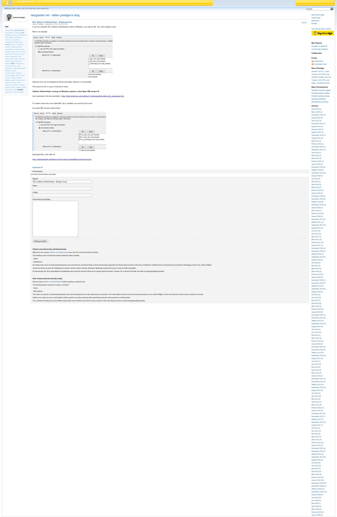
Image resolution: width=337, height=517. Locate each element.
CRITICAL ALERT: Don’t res (321, 77)
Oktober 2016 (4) (317, 254)
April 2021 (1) (316, 141)
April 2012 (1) (316, 402)
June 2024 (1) (316, 121)
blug (14, 35)
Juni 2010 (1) (316, 466)
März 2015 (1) (316, 306)
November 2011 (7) (318, 416)
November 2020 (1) (318, 147)
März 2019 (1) (316, 187)
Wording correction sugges (321, 90)
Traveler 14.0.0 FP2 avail (320, 74)
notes (13, 75)
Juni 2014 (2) (316, 332)
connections (9, 42)
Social (24, 87)
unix (6, 92)
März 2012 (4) (316, 405)
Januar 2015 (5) (317, 312)
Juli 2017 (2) (315, 231)
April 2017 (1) (316, 237)
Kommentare (36, 167)
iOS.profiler (9, 59)
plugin (7, 80)
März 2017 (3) (316, 240)
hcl (17, 51)
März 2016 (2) (316, 271)
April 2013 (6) (316, 370)
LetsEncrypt (14, 61)
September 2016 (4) (318, 257)
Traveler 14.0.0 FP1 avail (320, 80)
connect (8, 40)
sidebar (7, 87)
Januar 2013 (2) (317, 376)
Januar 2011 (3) (317, 445)
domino (8, 44)
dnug (20, 42)
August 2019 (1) (317, 176)
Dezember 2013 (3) (318, 347)
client (11, 37)
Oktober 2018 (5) (317, 202)
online (23, 75)
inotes (7, 56)
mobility (19, 73)
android (17, 32)
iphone (16, 59)
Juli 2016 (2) (315, 263)
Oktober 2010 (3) (317, 454)
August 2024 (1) (317, 118)
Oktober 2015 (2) (317, 286)
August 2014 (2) (317, 326)
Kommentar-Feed (320, 64)
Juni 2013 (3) (316, 364)
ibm (19, 54)
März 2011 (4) (316, 440)
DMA (16, 42)
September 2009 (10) (319, 492)
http (15, 54)
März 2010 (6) (316, 474)
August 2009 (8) (317, 495)
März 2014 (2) (316, 338)
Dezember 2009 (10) (318, 483)
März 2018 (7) (316, 211)
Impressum (315, 21)
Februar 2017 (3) (317, 242)
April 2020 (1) (316, 155)
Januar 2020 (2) (317, 164)
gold (22, 49)
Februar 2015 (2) (317, 309)
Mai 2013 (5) (316, 367)
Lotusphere (19, 63)
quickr (7, 82)
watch (15, 92)
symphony (9, 89)
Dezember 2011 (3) (318, 413)
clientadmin (18, 37)
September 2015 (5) (318, 289)
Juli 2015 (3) (315, 295)
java (20, 59)
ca (18, 35)
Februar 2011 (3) (317, 442)
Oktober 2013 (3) (317, 353)
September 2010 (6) (318, 457)
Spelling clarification (318, 99)
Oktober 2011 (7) (317, 419)
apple (22, 32)
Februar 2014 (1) (317, 341)
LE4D (7, 61)
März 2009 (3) (316, 509)
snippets (18, 87)
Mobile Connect (10, 70)
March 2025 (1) (316, 112)
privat (23, 80)
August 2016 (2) (317, 260)
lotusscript (9, 66)
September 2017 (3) (318, 225)
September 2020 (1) (318, 150)
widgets (21, 92)
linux (20, 61)
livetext (7, 63)
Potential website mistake (320, 93)
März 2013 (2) (316, 373)
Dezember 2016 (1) (318, 248)
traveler (20, 90)
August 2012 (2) (317, 390)
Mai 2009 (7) (316, 503)
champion (22, 35)
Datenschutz (315, 18)
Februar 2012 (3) (317, 408)
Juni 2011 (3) (316, 431)
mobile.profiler (10, 73)
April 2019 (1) (316, 184)
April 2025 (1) (316, 109)
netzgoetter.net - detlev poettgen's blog (55, 15)
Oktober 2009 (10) (317, 489)
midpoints (8, 68)
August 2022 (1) (317, 126)
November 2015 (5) (318, 283)
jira (24, 59)
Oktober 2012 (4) (317, 384)
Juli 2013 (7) (315, 361)
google (7, 51)
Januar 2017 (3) (317, 245)
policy (18, 80)
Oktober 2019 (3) (317, 170)
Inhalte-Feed (318, 61)
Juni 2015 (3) (316, 297)
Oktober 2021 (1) (317, 132)
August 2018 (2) (317, 208)
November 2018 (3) (318, 199)
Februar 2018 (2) (317, 213)
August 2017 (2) (317, 228)
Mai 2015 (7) (316, 300)
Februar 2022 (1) (317, 129)
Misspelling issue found (319, 102)
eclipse (7, 47)
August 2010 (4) (317, 460)
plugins (13, 80)
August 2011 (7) (317, 425)
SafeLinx (8, 85)
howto (7, 54)
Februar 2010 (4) (317, 477)
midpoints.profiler (19, 68)
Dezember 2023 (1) (318, 124)
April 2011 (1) (316, 437)
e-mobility (19, 44)
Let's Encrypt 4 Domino (319, 49)
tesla (15, 89)
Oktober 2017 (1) (317, 222)
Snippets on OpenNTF (319, 46)
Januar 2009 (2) (317, 515)
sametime (15, 85)
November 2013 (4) (318, 350)
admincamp (9, 30)
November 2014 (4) (318, 318)
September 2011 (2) (318, 422)
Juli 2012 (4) (315, 393)
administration (19, 30)
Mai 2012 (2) (316, 399)
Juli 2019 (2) (315, 179)
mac (14, 66)
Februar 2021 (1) (317, 144)
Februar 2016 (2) (317, 274)
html (12, 54)
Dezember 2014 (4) (318, 315)
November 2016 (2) (318, 251)
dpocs (13, 44)
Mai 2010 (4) (316, 469)
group (13, 51)
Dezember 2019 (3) (318, 167)
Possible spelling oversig (320, 96)
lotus (13, 63)
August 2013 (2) (317, 358)
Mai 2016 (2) (316, 266)
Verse (11, 92)
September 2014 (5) (318, 324)
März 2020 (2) (316, 158)
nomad (7, 75)
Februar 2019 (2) (317, 190)
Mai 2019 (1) (316, 182)
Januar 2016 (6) (317, 277)
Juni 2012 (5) (316, 396)
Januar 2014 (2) (317, 344)
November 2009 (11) (318, 486)
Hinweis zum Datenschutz (59, 252)
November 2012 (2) (318, 382)
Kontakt (314, 24)
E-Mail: (35, 192)
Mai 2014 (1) (316, 335)
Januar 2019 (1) (317, 193)
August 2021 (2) (317, 138)
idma (22, 54)
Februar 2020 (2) (317, 161)
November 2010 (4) (318, 451)
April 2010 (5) (316, 471)
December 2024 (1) (318, 115)
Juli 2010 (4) (315, 463)
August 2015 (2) (317, 292)
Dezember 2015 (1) (318, 280)
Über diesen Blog (317, 15)
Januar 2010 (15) (317, 480)
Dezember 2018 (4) (318, 196)
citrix (7, 37)
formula (17, 49)
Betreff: (35, 179)
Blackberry (9, 35)
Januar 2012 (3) (317, 411)
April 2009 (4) (316, 506)
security (22, 85)
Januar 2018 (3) (317, 216)
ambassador (9, 32)
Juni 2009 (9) (316, 500)
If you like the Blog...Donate (321, 29)
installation (14, 56)
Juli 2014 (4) (315, 329)
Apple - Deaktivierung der (320, 83)
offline (17, 75)
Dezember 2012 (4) (318, 379)
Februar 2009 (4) (317, 512)
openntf (8, 78)
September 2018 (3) (318, 205)
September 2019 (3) (318, 173)
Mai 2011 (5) (315, 434)
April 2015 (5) (316, 303)
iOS (20, 56)
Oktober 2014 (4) (317, 321)
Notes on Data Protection (53, 282)
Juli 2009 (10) (316, 498)
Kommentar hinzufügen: (42, 199)
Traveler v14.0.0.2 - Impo (320, 71)
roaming (13, 82)
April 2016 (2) (316, 269)
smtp (13, 87)
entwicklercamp (16, 47)
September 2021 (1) (318, 135)
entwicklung (9, 49)
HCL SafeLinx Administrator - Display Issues (52, 22)
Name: (35, 186)
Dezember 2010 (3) (318, 448)
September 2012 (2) (318, 387)
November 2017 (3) (318, 219)
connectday (16, 40)
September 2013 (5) (318, 355)
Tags (6, 27)
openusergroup (16, 78)
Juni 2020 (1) (316, 153)
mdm (19, 66)
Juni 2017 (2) (316, 234)
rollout (19, 82)
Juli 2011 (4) (315, 428)
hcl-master (22, 51)
